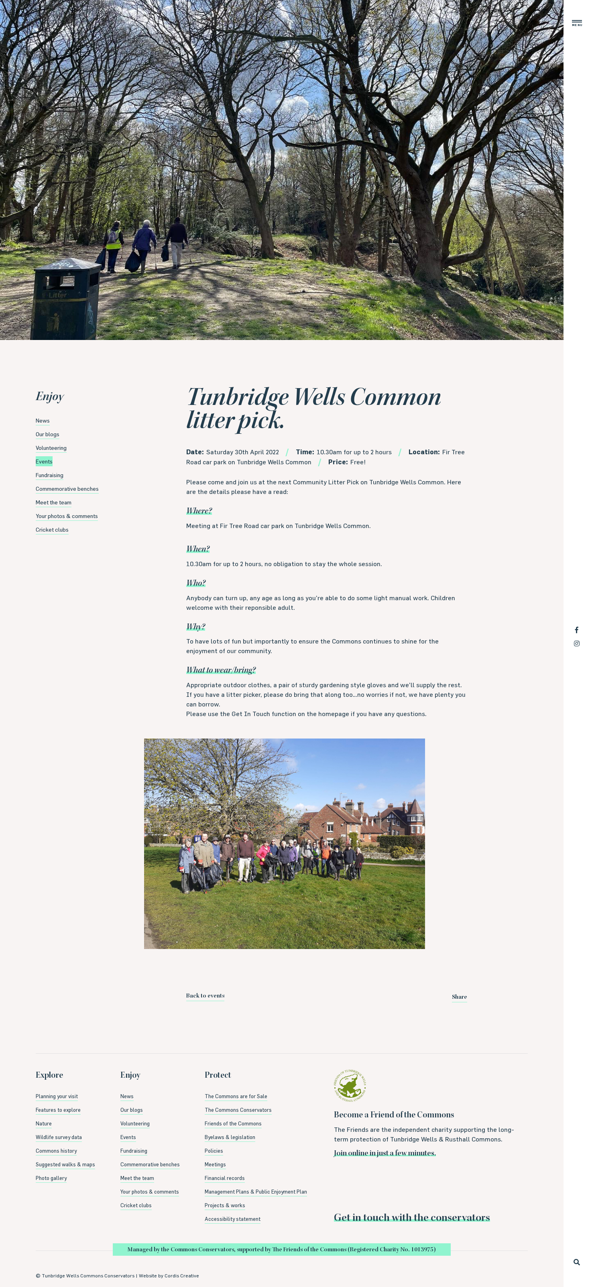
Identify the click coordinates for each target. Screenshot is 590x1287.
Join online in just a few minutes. (385, 1154)
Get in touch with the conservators (412, 1218)
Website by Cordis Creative (169, 1275)
